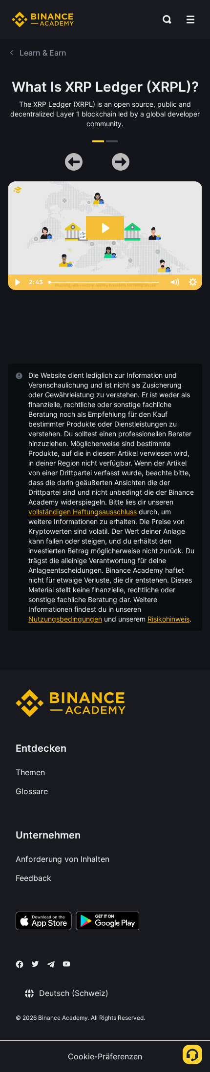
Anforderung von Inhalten (62, 859)
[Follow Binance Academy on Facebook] (19, 964)
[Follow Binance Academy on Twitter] (35, 964)
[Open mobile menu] (190, 19)
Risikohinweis (168, 619)
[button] (190, 19)
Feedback (33, 878)
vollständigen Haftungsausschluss (82, 511)
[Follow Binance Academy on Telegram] (51, 964)
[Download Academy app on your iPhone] (44, 922)
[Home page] (43, 19)
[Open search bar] (164, 19)
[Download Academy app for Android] (107, 922)
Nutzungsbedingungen (65, 619)
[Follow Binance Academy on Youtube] (66, 964)
